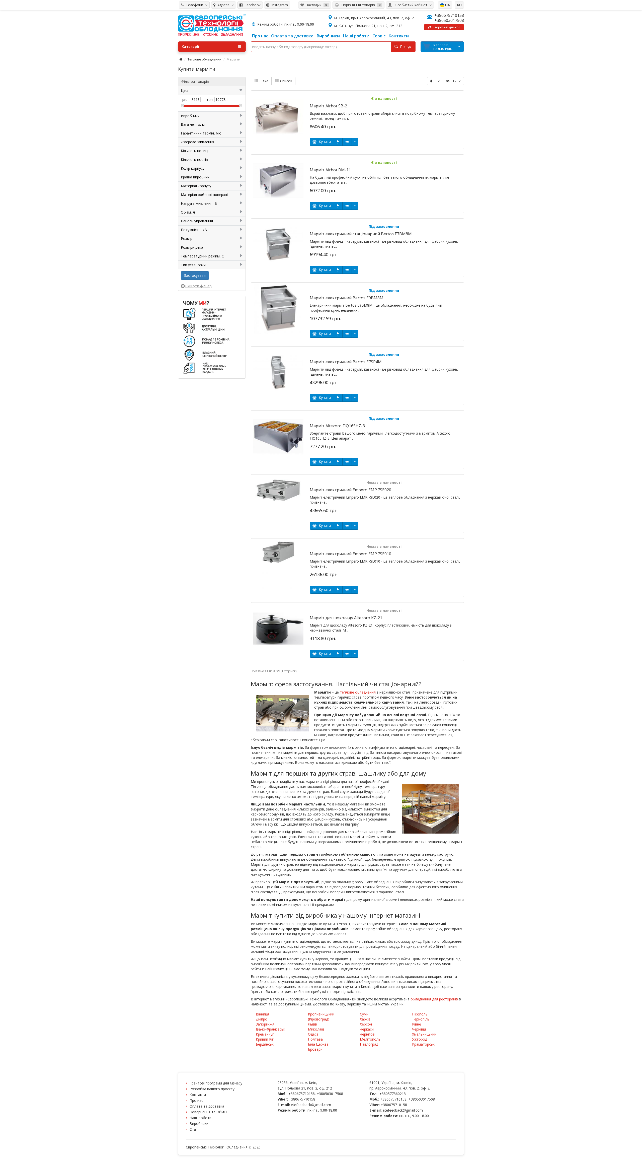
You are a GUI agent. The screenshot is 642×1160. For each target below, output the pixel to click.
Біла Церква (318, 1044)
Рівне (416, 1024)
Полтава (315, 1039)
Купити (324, 141)
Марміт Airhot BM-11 (330, 169)
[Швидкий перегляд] (347, 142)
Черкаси (367, 1029)
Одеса (313, 1034)
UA (447, 5)
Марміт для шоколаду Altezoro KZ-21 (346, 617)
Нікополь (420, 1014)
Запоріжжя (265, 1024)
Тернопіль (420, 1019)
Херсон (366, 1024)
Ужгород (419, 1039)
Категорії (190, 46)
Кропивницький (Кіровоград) (321, 1016)
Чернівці (419, 1029)
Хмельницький (424, 1034)
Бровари (315, 1049)
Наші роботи (200, 1117)
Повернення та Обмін (208, 1112)
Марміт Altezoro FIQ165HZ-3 (337, 425)
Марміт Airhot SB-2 (328, 105)
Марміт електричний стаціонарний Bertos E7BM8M (361, 233)
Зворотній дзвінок (445, 27)
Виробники (199, 1123)
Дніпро (261, 1019)
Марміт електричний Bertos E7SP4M (346, 361)
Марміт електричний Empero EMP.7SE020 (350, 489)
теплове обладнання (358, 692)
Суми (364, 1014)
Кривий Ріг (265, 1039)
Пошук (404, 46)
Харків (365, 1019)
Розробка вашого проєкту (212, 1088)
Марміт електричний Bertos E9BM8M (346, 297)
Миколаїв (316, 1029)
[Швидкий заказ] (338, 142)
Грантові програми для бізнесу (216, 1083)
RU (459, 5)
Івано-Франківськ (270, 1029)
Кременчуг (265, 1034)
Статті (195, 1129)
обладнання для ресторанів (434, 999)
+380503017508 (449, 20)
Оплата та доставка (207, 1106)
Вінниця (262, 1014)
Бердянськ (265, 1044)
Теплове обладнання (204, 59)
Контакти (198, 1094)
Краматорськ (423, 1044)
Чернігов (367, 1034)
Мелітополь (370, 1039)
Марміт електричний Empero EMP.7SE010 (350, 553)
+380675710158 (449, 15)
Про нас (196, 1100)
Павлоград (369, 1044)
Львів (312, 1024)
